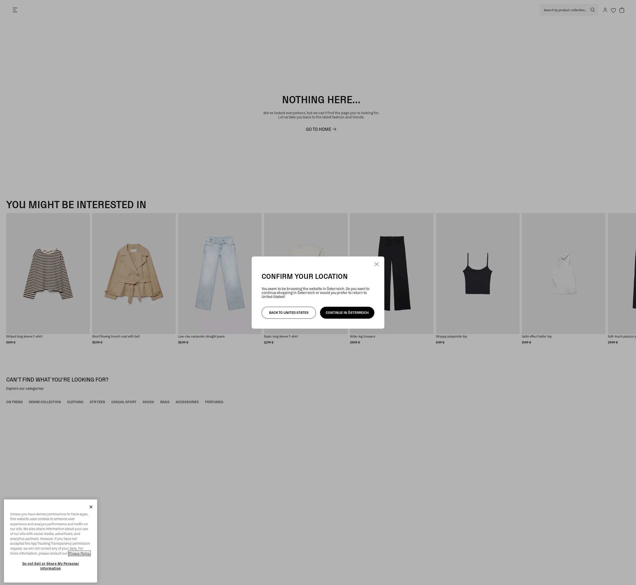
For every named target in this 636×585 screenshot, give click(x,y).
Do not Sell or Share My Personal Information (50, 565)
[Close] (90, 506)
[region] (50, 541)
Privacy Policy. (79, 553)
